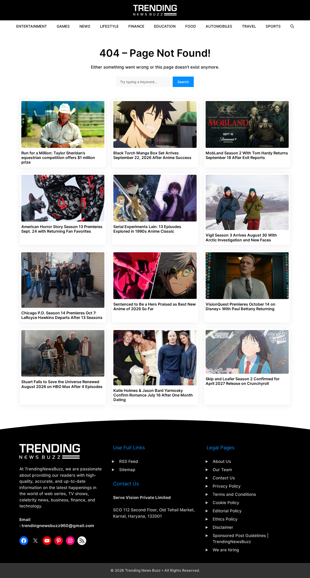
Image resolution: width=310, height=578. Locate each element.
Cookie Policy (226, 502)
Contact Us (224, 477)
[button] (292, 26)
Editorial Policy (227, 510)
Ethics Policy (225, 519)
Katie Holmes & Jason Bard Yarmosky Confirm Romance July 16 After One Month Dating (153, 395)
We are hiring (226, 549)
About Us (222, 461)
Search (183, 82)
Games (63, 26)
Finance (136, 26)
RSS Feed (128, 461)
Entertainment (31, 26)
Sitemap (127, 469)
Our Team (222, 469)
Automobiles (219, 26)
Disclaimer (223, 527)
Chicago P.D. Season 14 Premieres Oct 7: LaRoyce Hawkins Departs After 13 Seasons (61, 315)
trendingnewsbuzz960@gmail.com (58, 525)
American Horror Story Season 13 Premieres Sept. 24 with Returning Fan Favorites (61, 229)
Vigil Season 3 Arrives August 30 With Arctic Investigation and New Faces (241, 237)
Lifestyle (109, 26)
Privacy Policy (227, 486)
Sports (273, 26)
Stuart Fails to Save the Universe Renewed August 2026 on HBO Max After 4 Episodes (61, 384)
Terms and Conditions (234, 494)
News (84, 26)
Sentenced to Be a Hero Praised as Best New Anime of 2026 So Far (154, 306)
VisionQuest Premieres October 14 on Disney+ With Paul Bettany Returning (240, 306)
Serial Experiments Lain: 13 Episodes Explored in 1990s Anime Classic (147, 229)
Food (190, 26)
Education (165, 26)
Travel (249, 26)
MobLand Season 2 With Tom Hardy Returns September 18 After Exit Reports (247, 155)
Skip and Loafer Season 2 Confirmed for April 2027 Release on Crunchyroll (242, 381)
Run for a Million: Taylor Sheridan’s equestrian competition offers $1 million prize (58, 158)
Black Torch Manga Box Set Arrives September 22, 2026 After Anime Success (152, 155)
